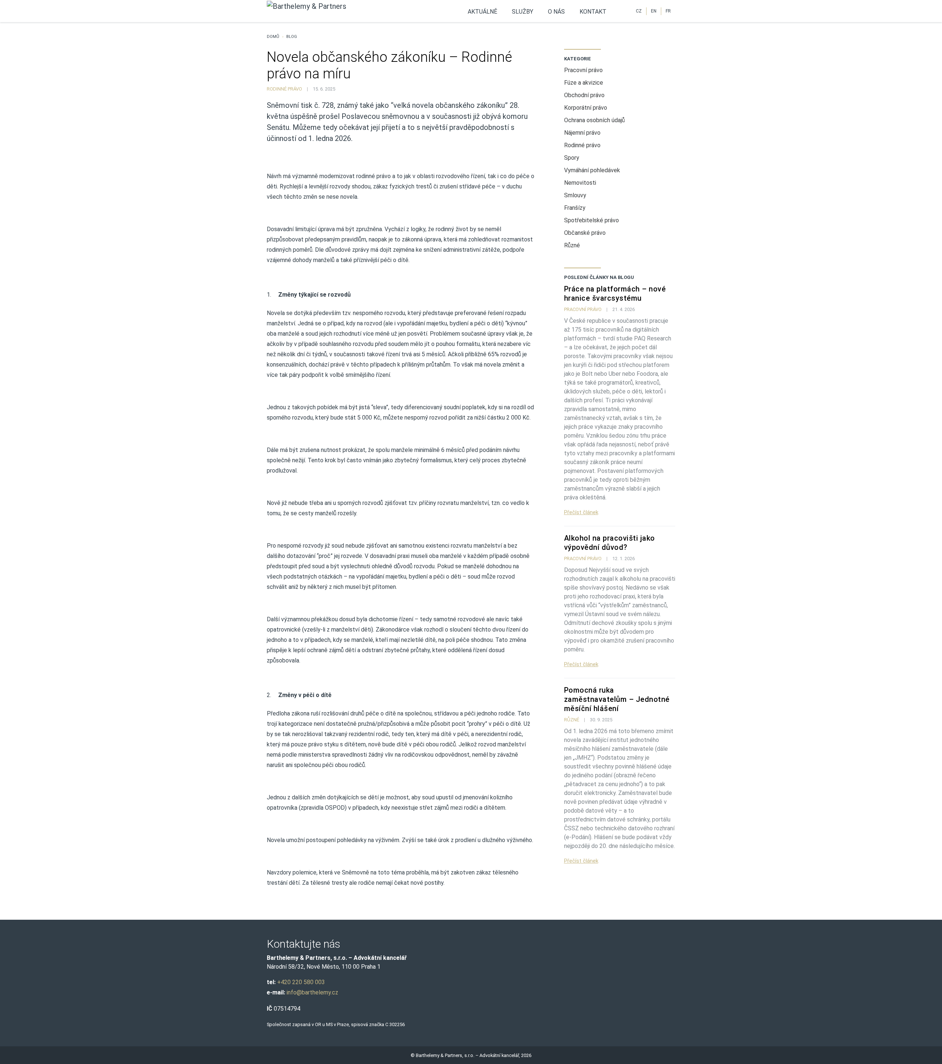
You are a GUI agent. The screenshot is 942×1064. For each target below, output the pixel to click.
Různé (572, 245)
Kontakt (593, 11)
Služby (522, 11)
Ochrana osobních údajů (594, 120)
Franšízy (574, 207)
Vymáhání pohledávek (592, 170)
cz (639, 11)
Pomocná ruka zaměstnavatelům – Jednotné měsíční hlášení (617, 699)
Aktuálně (482, 11)
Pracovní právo (583, 70)
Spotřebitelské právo (591, 220)
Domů (273, 36)
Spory (571, 157)
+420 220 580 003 (301, 982)
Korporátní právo (585, 107)
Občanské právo (585, 232)
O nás (556, 11)
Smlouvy (575, 195)
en (653, 11)
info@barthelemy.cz (312, 992)
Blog (291, 36)
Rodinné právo (284, 89)
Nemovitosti (580, 182)
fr (668, 11)
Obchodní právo (584, 95)
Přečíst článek (581, 512)
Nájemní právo (582, 132)
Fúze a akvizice (583, 82)
